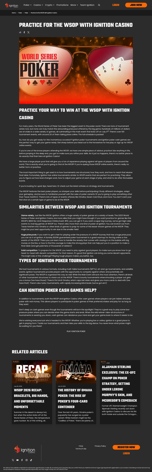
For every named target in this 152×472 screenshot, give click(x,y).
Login (115, 5)
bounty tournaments (89, 277)
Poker (26, 13)
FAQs (81, 446)
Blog (103, 361)
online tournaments (61, 175)
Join (133, 5)
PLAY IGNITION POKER (76, 331)
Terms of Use (80, 449)
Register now (126, 447)
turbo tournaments (50, 283)
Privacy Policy (100, 446)
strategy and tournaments (101, 186)
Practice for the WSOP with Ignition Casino (44, 13)
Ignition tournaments (35, 272)
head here (51, 186)
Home (14, 13)
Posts (20, 13)
